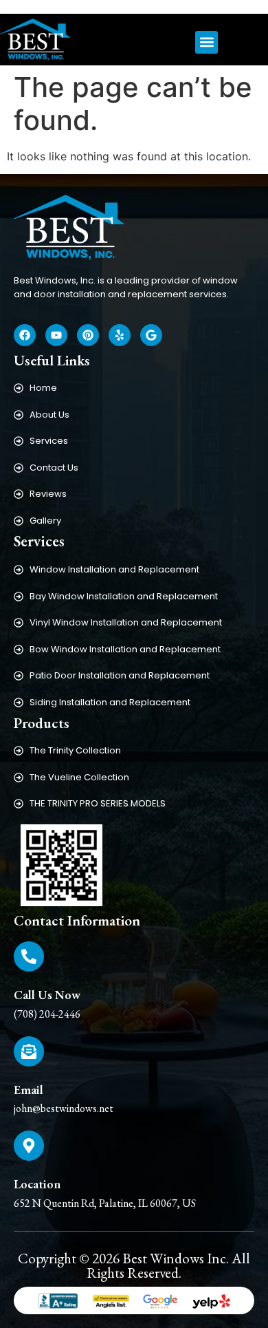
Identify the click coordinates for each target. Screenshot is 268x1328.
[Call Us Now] (29, 956)
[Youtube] (56, 335)
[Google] (151, 335)
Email (28, 1089)
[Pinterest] (88, 335)
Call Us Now (47, 995)
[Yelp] (120, 335)
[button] (206, 42)
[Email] (29, 1051)
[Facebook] (25, 335)
